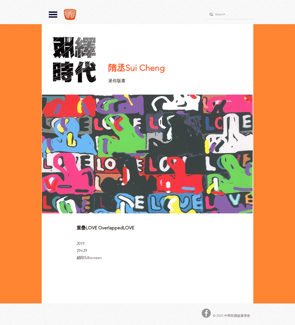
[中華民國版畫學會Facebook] (206, 313)
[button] (53, 14)
